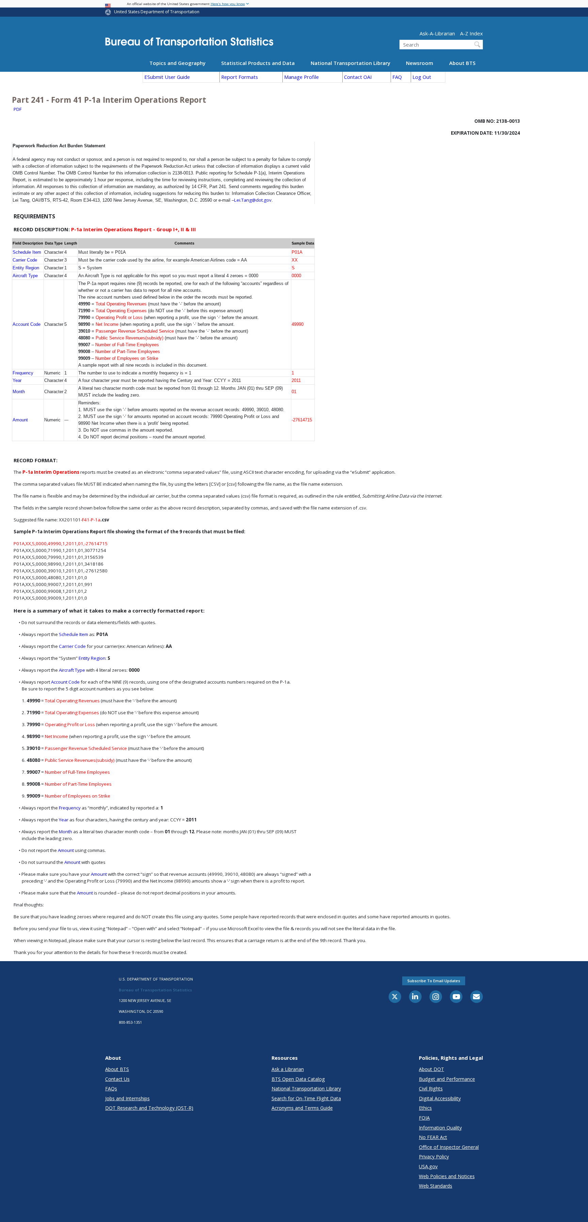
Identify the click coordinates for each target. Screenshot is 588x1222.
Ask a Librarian (288, 1069)
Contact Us (117, 1079)
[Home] (189, 44)
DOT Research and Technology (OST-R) (149, 1108)
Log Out (421, 76)
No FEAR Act (433, 1137)
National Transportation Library (350, 62)
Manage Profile (301, 76)
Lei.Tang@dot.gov (253, 200)
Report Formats (239, 76)
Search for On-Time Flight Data (306, 1098)
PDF (17, 109)
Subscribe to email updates (433, 980)
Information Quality (440, 1127)
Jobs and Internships (127, 1098)
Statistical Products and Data (258, 62)
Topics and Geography (177, 62)
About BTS (462, 62)
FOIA (424, 1118)
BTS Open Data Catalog (298, 1079)
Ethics (425, 1108)
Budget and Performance (447, 1079)
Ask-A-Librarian (437, 33)
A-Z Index (471, 33)
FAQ (397, 76)
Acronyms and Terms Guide (302, 1108)
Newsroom (419, 62)
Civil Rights (431, 1088)
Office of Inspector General (449, 1147)
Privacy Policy (434, 1156)
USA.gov (428, 1166)
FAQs (111, 1088)
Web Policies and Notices (447, 1176)
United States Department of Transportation (156, 12)
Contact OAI (358, 76)
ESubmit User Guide (167, 76)
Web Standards (435, 1186)
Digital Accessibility (440, 1098)
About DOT (431, 1069)
